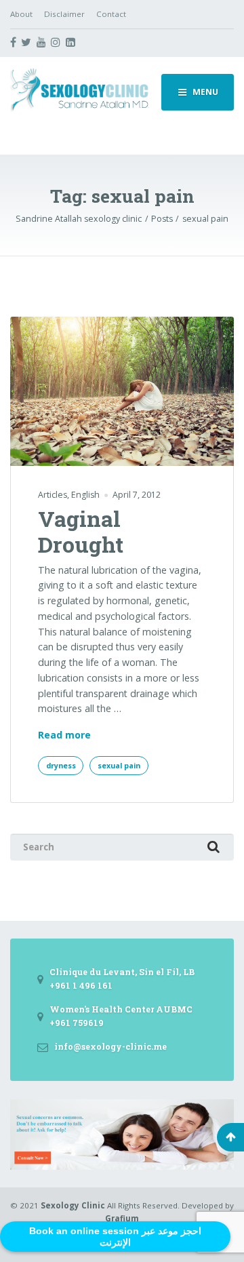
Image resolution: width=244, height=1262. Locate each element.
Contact (111, 14)
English (85, 494)
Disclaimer (64, 14)
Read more (64, 735)
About (21, 14)
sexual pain (119, 765)
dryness (61, 765)
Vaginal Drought (80, 531)
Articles (52, 494)
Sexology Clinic (73, 1205)
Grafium (122, 1218)
